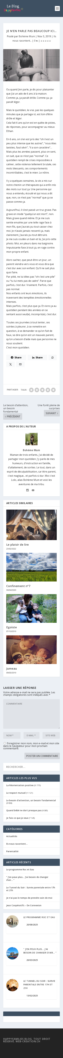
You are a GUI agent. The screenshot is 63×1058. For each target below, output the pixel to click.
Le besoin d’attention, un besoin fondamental (31, 800)
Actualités (11, 836)
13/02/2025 (32, 995)
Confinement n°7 (18, 586)
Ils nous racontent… (17, 843)
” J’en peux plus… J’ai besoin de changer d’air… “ (27, 878)
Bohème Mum (27, 36)
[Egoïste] (31, 608)
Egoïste (11, 627)
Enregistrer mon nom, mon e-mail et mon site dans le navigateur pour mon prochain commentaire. (31, 746)
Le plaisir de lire (17, 544)
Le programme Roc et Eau (20, 869)
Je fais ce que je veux (17, 817)
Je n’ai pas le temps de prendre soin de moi (29, 897)
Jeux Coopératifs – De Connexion (23, 905)
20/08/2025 (32, 924)
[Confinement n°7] (31, 567)
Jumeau (11, 668)
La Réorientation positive (19, 785)
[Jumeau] (31, 649)
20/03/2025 (32, 960)
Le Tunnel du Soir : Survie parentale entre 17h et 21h (30, 889)
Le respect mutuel (16, 792)
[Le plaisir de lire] (31, 525)
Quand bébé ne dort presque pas (23, 810)
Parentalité (12, 851)
